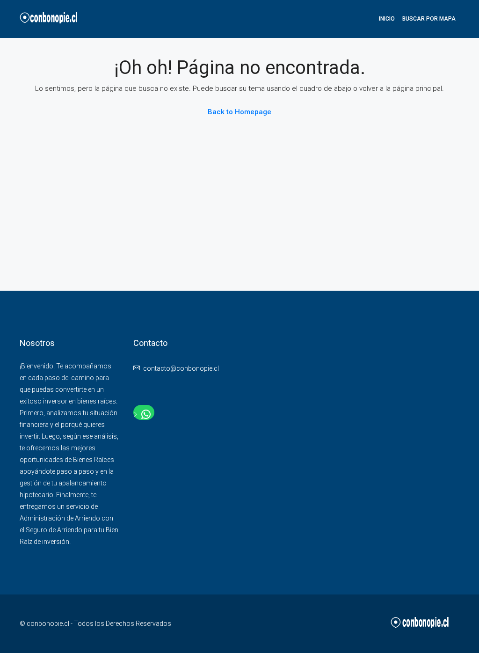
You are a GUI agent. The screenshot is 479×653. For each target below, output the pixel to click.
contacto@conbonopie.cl (181, 368)
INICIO (387, 18)
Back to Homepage (239, 112)
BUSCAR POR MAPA (429, 18)
